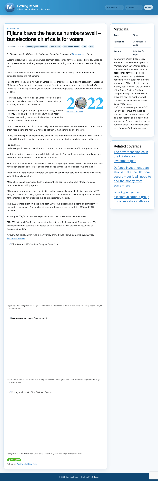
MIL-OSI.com (93, 477)
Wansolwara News (16, 238)
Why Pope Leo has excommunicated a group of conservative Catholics (131, 197)
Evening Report (27, 6)
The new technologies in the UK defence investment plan (131, 156)
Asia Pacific (55, 47)
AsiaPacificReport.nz (27, 464)
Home (148, 7)
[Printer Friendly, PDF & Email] (14, 460)
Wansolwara (78, 54)
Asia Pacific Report (71, 47)
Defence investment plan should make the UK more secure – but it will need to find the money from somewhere (132, 176)
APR (91, 47)
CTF (84, 47)
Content (131, 7)
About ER (112, 7)
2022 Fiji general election (37, 47)
